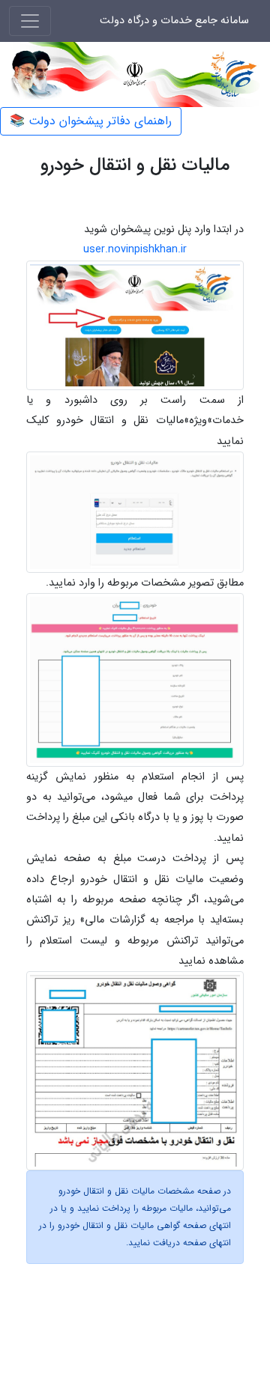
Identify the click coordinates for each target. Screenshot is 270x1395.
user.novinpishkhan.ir (135, 249)
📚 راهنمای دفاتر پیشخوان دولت (91, 121)
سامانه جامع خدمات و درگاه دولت (174, 20)
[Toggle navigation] (30, 21)
